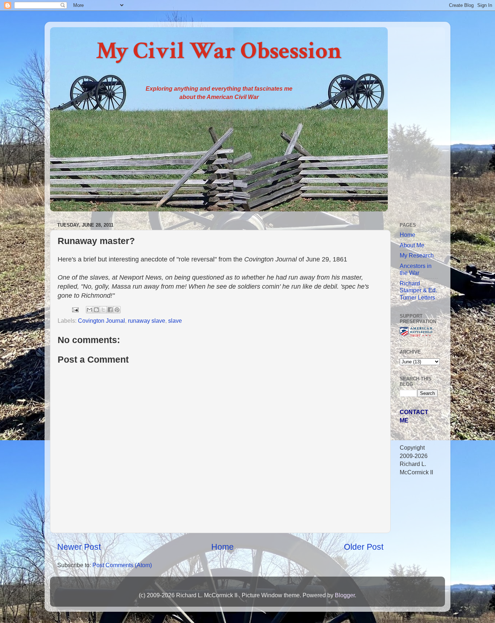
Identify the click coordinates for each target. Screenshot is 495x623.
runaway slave (146, 320)
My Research (417, 255)
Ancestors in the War (416, 269)
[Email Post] (74, 309)
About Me (412, 245)
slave (175, 320)
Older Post (363, 547)
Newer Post (79, 547)
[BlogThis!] (96, 309)
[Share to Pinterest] (117, 309)
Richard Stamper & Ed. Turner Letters (418, 290)
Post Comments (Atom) (122, 565)
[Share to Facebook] (110, 309)
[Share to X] (103, 309)
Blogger (345, 595)
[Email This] (89, 309)
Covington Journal (101, 320)
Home (222, 547)
